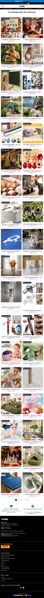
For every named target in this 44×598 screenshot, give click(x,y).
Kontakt (2, 563)
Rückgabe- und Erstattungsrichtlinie (8, 558)
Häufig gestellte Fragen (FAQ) (6, 578)
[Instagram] (20, 588)
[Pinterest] (23, 588)
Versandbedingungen (5, 560)
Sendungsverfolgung (5, 567)
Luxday (25, 593)
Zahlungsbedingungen (5, 568)
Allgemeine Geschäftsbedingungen (7, 555)
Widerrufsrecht (4, 570)
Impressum (3, 561)
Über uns (3, 577)
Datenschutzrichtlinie (5, 556)
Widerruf (2, 565)
